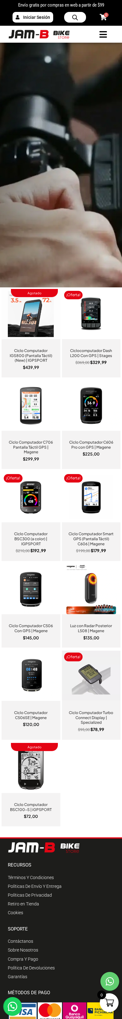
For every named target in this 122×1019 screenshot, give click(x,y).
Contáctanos (20, 941)
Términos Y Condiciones (31, 877)
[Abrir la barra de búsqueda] (75, 17)
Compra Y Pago (23, 959)
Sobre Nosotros (23, 949)
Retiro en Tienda (23, 903)
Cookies (15, 912)
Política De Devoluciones (31, 967)
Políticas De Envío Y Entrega (35, 886)
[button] (12, 1006)
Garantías (17, 976)
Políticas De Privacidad (30, 895)
